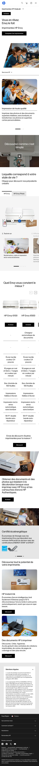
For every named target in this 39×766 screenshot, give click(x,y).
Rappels (4, 747)
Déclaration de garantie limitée (10, 755)
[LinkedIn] (2, 744)
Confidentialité (23, 749)
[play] (19, 156)
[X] (11, 744)
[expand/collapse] (11, 72)
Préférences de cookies (8, 750)
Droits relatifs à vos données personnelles (13, 752)
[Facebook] (7, 744)
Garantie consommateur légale (24, 753)
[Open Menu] (36, 3)
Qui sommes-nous (7, 721)
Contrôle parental (25, 755)
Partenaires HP (6, 735)
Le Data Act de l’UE (7, 756)
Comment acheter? (7, 725)
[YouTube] (15, 744)
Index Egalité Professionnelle (9, 749)
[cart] (26, 3)
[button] (36, 251)
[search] (22, 3)
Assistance (5, 730)
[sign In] (31, 3)
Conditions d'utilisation (8, 753)
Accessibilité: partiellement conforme (18, 747)
